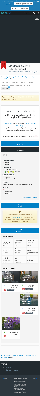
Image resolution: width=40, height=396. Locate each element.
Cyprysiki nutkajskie (30, 77)
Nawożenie (24, 83)
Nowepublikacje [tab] (20, 230)
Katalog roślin (7, 77)
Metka (8, 83)
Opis (3, 83)
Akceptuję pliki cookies (23, 4)
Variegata (4, 79)
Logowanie (27, 13)
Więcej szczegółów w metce (29, 197)
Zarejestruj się (8, 123)
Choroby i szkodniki (23, 85)
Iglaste (15, 77)
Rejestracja (36, 13)
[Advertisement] (20, 41)
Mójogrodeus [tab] (20, 149)
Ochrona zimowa (8, 85)
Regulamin (8, 367)
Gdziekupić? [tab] (20, 205)
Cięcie (31, 83)
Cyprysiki (20, 77)
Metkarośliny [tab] (20, 143)
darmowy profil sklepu (17, 217)
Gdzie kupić (5, 88)
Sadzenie (15, 83)
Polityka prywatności (20, 8)
